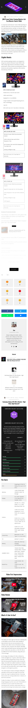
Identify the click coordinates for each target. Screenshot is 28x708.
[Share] (7, 311)
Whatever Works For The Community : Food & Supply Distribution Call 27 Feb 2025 (14, 388)
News (12, 16)
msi (8, 274)
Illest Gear (12, 397)
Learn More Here (14, 262)
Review (16, 397)
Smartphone (21, 397)
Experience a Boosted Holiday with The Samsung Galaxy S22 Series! (17, 231)
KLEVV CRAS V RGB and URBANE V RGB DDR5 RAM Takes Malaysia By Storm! (16, 360)
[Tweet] (21, 311)
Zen (14, 330)
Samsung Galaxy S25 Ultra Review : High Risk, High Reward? (14, 375)
